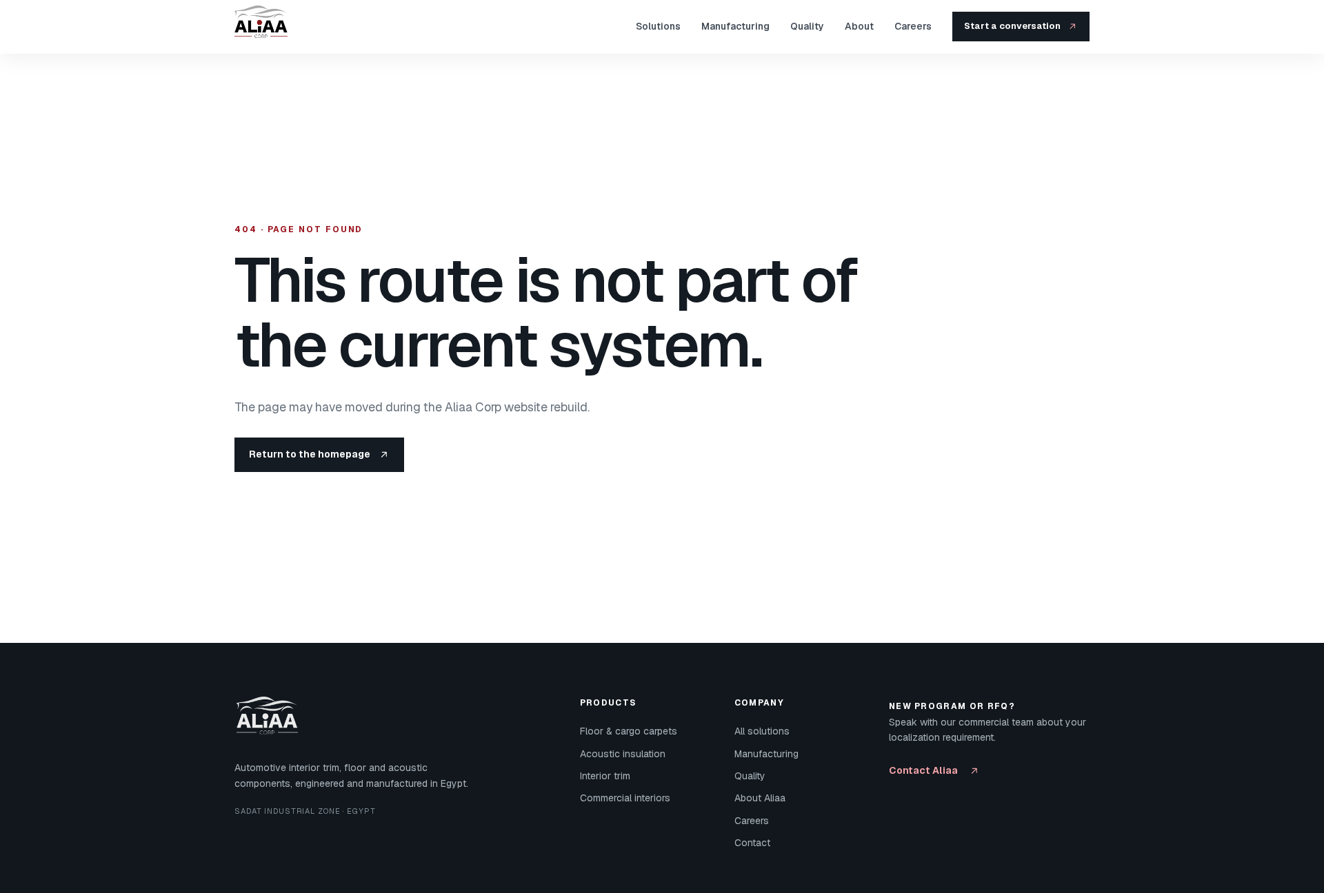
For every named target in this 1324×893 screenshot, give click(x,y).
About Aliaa (759, 798)
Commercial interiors (625, 798)
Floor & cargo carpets (628, 731)
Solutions (658, 26)
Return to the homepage (309, 454)
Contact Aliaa (923, 770)
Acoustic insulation (622, 754)
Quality (807, 26)
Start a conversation (1012, 26)
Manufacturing (735, 26)
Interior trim (605, 776)
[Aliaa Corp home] (266, 27)
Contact (752, 842)
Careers (913, 26)
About (859, 26)
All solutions (762, 731)
